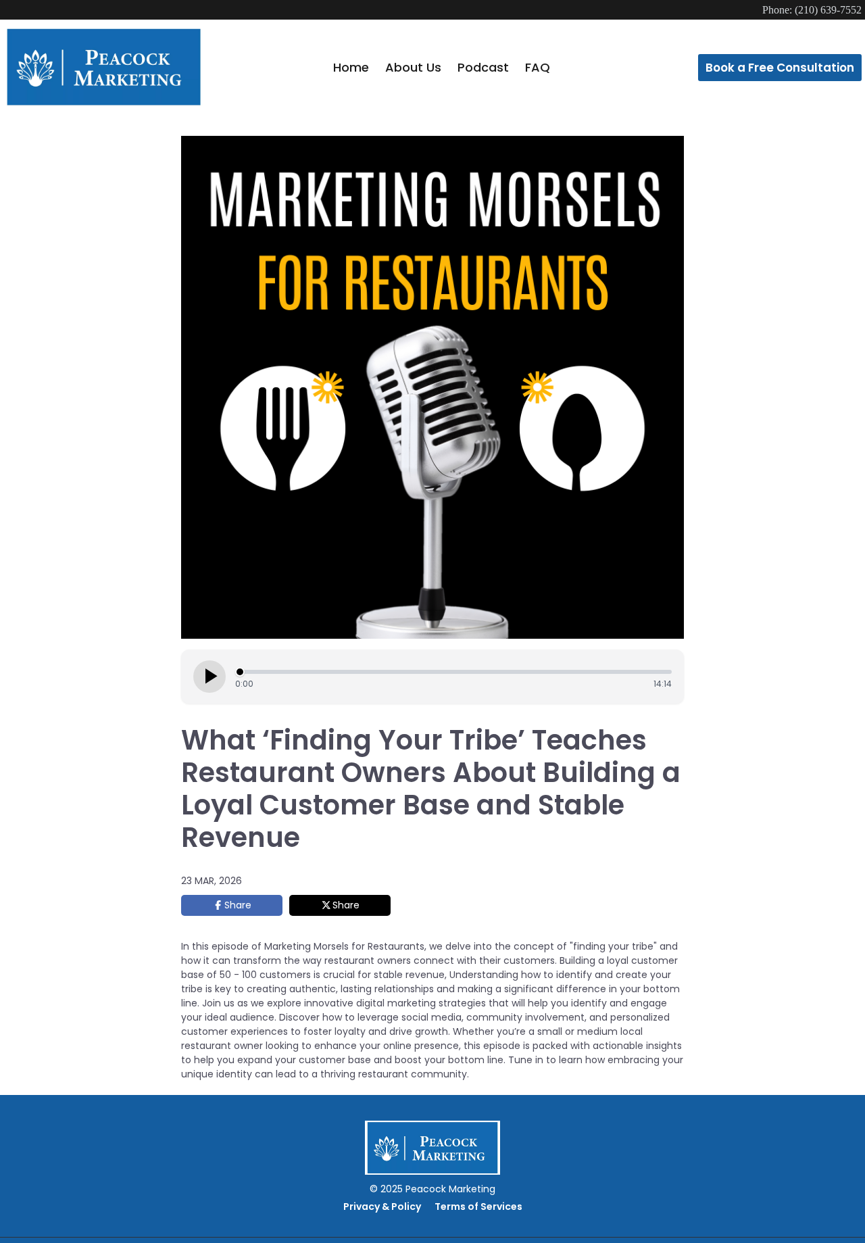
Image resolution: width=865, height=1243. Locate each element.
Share (237, 905)
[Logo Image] (103, 67)
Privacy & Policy (382, 1206)
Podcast (483, 67)
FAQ (537, 67)
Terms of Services (478, 1206)
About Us (413, 67)
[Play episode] (209, 676)
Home (351, 67)
